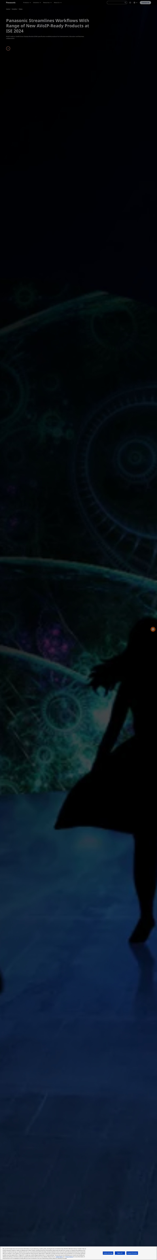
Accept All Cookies (132, 1253)
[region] (78, 1253)
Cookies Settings (108, 1253)
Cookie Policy (59, 1256)
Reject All (119, 1253)
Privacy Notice (69, 1256)
